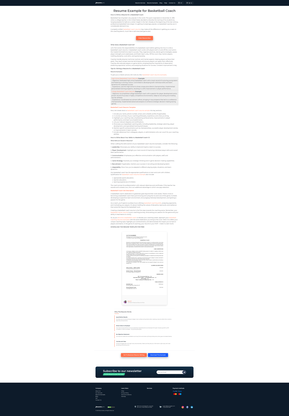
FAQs (165, 3)
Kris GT (129, 301)
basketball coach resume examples (154, 75)
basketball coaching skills (152, 203)
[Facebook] (187, 407)
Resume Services (140, 3)
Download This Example (158, 355)
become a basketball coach (127, 217)
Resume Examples (152, 3)
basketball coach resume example (133, 174)
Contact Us (172, 3)
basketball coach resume (131, 29)
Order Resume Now (144, 38)
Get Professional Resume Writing (133, 355)
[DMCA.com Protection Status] (111, 407)
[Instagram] (182, 407)
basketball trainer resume (119, 212)
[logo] (100, 407)
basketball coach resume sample (138, 110)
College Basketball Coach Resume (123, 91)
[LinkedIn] (191, 407)
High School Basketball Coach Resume (124, 78)
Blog (161, 3)
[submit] (184, 372)
